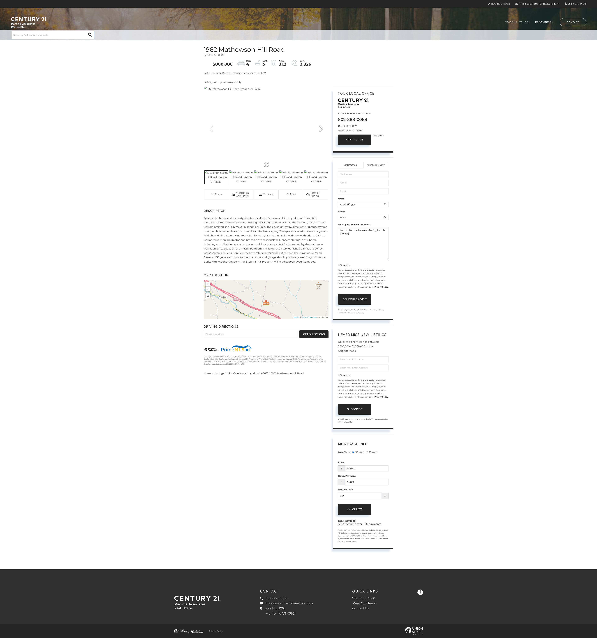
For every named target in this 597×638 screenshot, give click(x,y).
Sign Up (581, 3)
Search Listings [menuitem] (516, 22)
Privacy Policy (381, 287)
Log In (571, 3)
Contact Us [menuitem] (360, 608)
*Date (341, 198)
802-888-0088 (500, 3)
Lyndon (253, 373)
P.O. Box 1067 (281, 611)
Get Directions (314, 334)
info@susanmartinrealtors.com (538, 3)
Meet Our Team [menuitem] (364, 603)
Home (207, 373)
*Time (341, 211)
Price (341, 462)
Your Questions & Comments (354, 224)
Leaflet (297, 317)
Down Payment (347, 476)
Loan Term (344, 452)
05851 (264, 373)
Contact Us (354, 139)
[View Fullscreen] (208, 295)
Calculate (355, 509)
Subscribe (354, 409)
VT (228, 373)
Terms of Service (353, 313)
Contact (573, 22)
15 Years (373, 452)
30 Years (359, 452)
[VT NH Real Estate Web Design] (414, 631)
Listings (219, 373)
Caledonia (239, 373)
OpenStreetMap (310, 317)
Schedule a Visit (376, 165)
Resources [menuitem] (543, 22)
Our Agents (378, 136)
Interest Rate (345, 489)
